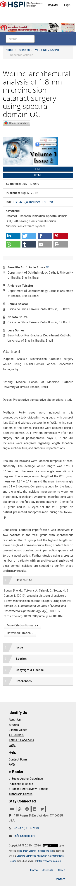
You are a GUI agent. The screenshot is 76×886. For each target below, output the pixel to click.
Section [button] (21, 658)
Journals (47, 870)
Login (67, 5)
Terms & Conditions (21, 740)
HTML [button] (38, 175)
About (61, 870)
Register (53, 5)
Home (9, 50)
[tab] (38, 580)
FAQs (12, 745)
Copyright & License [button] (30, 670)
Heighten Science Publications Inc (36, 851)
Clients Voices (18, 730)
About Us (15, 719)
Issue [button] (19, 647)
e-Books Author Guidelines (26, 778)
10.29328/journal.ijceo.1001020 (32, 202)
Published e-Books (21, 784)
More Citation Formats (22, 625)
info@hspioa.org (25, 836)
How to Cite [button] (24, 580)
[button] (13, 236)
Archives (24, 50)
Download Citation (19, 633)
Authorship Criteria (20, 794)
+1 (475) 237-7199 (26, 828)
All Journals (16, 735)
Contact (60, 879)
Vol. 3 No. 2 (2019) (47, 50)
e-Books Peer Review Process (28, 789)
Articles (14, 725)
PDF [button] (38, 169)
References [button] (24, 681)
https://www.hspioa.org (49, 861)
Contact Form (18, 759)
